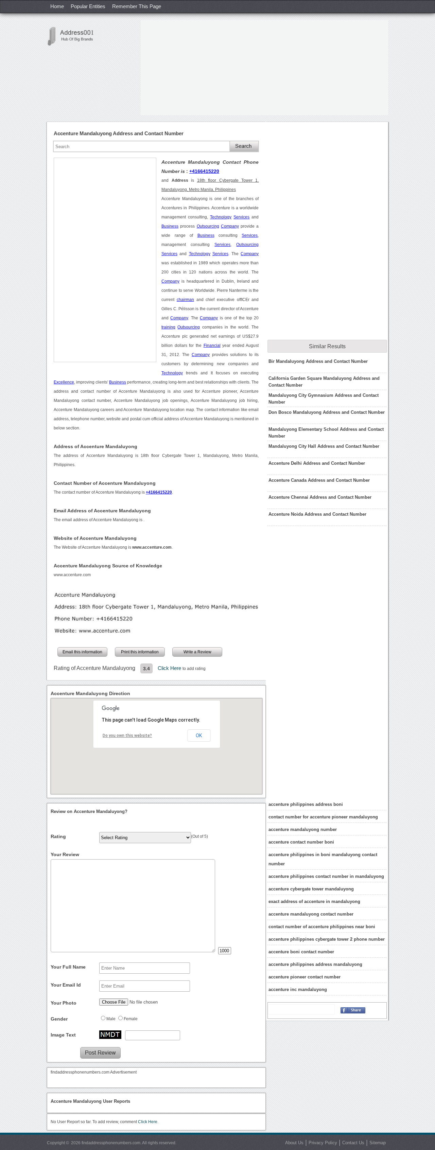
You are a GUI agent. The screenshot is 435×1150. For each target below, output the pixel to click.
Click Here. (148, 1122)
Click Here (170, 668)
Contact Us (353, 1142)
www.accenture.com (72, 575)
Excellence (64, 382)
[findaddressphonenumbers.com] (74, 36)
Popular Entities (88, 6)
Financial (212, 345)
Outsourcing (208, 226)
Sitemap (377, 1142)
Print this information (140, 652)
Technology (220, 217)
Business (169, 226)
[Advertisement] (264, 67)
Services (241, 217)
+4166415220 (204, 171)
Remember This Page (136, 6)
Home (57, 6)
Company (230, 226)
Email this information (82, 652)
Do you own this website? (127, 735)
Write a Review (197, 652)
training (168, 327)
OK (199, 735)
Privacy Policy (323, 1142)
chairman (185, 300)
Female (131, 1019)
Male (111, 1019)
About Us (294, 1142)
